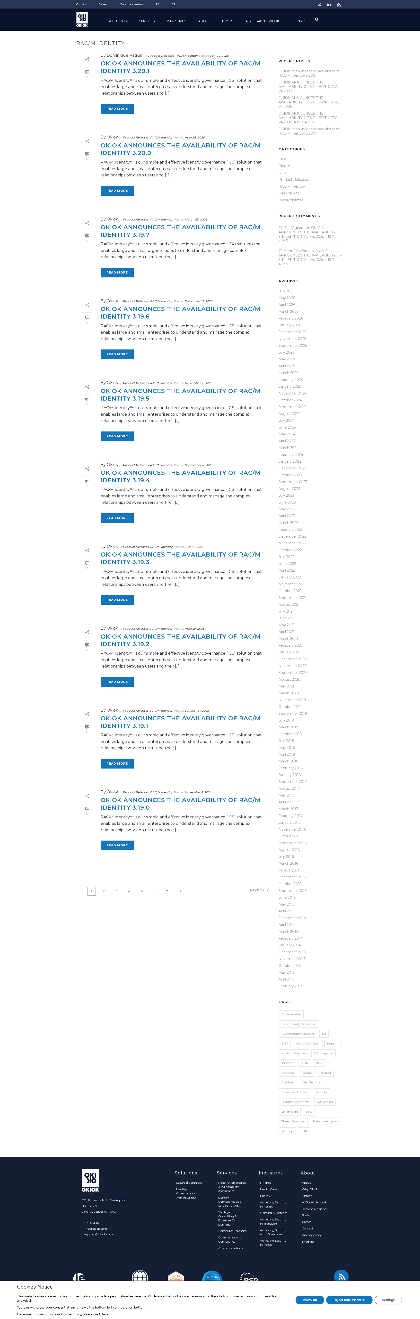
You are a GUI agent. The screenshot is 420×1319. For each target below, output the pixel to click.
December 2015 (292, 877)
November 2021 (292, 584)
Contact (307, 1228)
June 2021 (287, 618)
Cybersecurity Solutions (298, 1033)
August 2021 (289, 604)
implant (333, 1043)
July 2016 (286, 856)
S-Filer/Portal (289, 193)
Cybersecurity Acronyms (298, 1024)
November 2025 (292, 339)
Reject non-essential (349, 1300)
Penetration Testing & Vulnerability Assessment (232, 1187)
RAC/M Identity (186, 55)
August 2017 (289, 788)
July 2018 (286, 741)
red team (288, 1082)
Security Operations (295, 1102)
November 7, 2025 (198, 383)
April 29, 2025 (194, 628)
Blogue (285, 166)
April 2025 (287, 366)
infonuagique (323, 1053)
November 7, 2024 (198, 792)
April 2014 (287, 925)
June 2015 (287, 897)
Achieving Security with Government (273, 1232)
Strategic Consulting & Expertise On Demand (227, 1218)
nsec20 (307, 1072)
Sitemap (308, 1241)
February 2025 (291, 379)
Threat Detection (293, 1121)
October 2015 (290, 884)
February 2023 (291, 529)
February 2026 (291, 318)
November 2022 (292, 543)
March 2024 (289, 448)
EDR (284, 1043)
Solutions (117, 21)
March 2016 (288, 863)
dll (324, 1033)
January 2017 (290, 822)
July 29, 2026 (219, 55)
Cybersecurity (291, 1014)
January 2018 (290, 775)
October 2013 (290, 965)
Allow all (310, 1300)
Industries (176, 21)
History (307, 1196)
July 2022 (286, 557)
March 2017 (288, 809)
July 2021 (286, 611)
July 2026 (286, 291)
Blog (283, 159)
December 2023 (292, 468)
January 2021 (289, 652)
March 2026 (288, 311)
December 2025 (292, 332)
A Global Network (262, 21)
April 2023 (287, 516)
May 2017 (287, 795)
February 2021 (290, 645)
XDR (304, 1131)
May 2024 (287, 434)
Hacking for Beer (308, 1043)
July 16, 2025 (194, 547)
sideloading (325, 1102)
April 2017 (287, 802)
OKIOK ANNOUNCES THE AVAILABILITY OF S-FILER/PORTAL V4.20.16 (309, 102)
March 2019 (288, 727)
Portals (298, 21)
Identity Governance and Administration (187, 1193)
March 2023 (288, 523)
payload (325, 1072)
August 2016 (289, 850)
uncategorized (291, 200)
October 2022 (290, 550)
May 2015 (286, 904)
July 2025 (286, 352)
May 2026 (287, 298)
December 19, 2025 (198, 301)
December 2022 (292, 536)
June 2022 (287, 563)
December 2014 (292, 918)
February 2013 (290, 986)
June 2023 (287, 502)
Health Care (268, 1189)
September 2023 (293, 482)
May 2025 (287, 359)
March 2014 (288, 931)
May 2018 (287, 747)
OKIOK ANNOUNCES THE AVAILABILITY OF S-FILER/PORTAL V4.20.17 (309, 86)
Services (147, 21)
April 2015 (286, 911)
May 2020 (287, 686)
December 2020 (293, 659)
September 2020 (293, 672)
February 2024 (291, 454)
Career (306, 1222)
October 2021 (290, 591)
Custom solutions (230, 1248)
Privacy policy (312, 1235)
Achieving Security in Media (273, 1242)
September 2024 (293, 407)
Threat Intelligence (325, 1121)
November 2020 (293, 666)
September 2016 (293, 843)
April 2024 (287, 441)
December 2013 (292, 952)
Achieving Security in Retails (273, 1204)
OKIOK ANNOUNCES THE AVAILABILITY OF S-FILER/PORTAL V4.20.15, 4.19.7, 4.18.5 (309, 117)
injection (287, 1063)
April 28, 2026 (195, 137)
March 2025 (288, 373)
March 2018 (288, 761)
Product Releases (161, 55)
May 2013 (287, 972)
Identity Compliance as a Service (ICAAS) (229, 1202)
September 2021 (293, 597)
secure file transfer (294, 1092)
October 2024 (290, 400)
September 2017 (293, 781)
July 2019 (286, 720)
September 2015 (292, 890)
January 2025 (290, 386)
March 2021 (288, 638)
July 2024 (287, 420)
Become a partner (314, 1209)
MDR (304, 1063)
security (321, 1092)
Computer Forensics (232, 1231)
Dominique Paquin (125, 55)
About (306, 1182)
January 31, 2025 (197, 710)
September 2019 (293, 713)
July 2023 (286, 495)
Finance (265, 1182)
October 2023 (290, 475)
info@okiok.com (95, 1228)
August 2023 (289, 488)
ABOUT (204, 21)
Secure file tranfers (189, 1182)
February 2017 (291, 816)
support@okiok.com (98, 1234)
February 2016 (290, 870)
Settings (388, 1300)
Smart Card (289, 1111)
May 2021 (287, 625)
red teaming (312, 1082)
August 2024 (289, 414)
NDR (319, 1063)
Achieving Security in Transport (273, 1221)
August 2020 (290, 679)
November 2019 (292, 700)
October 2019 (290, 707)
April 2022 (287, 570)
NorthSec (287, 1072)
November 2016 (292, 829)
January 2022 (290, 577)
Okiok (112, 137)
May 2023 (287, 509)
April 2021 (287, 632)
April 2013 (287, 979)
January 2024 (290, 461)
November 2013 (292, 959)
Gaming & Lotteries (273, 1213)
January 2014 (290, 945)
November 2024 (292, 393)
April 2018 (287, 754)
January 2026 (290, 325)
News (283, 173)
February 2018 (291, 768)
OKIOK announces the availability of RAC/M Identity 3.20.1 (309, 73)
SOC (309, 1111)
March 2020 (289, 693)
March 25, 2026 (196, 219)
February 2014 (291, 938)
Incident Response (293, 1053)
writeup (287, 1131)
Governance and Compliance (229, 1239)
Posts (227, 21)
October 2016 (290, 836)
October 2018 (290, 734)
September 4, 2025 (198, 465)
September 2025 (293, 345)
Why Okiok (310, 1189)
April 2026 (287, 304)
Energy (265, 1196)
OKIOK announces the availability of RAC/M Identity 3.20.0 (309, 131)
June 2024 (287, 427)
